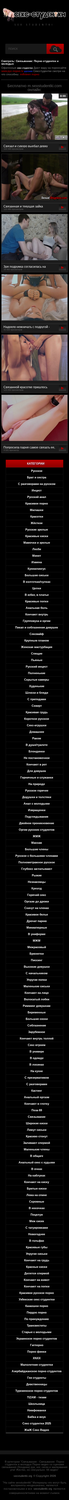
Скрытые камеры (36, 679)
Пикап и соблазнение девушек (36, 627)
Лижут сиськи (36, 1129)
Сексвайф (37, 634)
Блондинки (37, 751)
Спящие (36, 653)
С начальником (37, 973)
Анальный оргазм (36, 1097)
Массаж (36, 842)
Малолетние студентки (37, 1364)
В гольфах (36, 1240)
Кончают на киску (36, 1182)
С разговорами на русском (36, 483)
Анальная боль (37, 607)
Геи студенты (36, 1377)
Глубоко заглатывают (36, 868)
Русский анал (36, 497)
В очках (36, 1169)
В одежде (37, 1058)
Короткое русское (36, 718)
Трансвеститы (37, 1325)
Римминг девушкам (36, 1005)
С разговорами (36, 1084)
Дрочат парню (37, 921)
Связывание (36, 1116)
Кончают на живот (36, 1279)
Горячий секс (36, 895)
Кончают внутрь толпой (36, 1038)
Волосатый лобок (36, 999)
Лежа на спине (36, 1195)
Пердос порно (37, 1312)
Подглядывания (36, 816)
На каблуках (36, 1175)
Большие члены (36, 849)
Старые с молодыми (36, 1332)
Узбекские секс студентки (37, 1299)
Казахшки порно (36, 1306)
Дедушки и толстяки (36, 797)
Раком (36, 738)
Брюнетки (37, 953)
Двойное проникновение (36, 823)
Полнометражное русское (36, 862)
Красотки (36, 516)
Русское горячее (36, 790)
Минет (36, 555)
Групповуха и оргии (36, 620)
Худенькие (36, 686)
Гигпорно (36, 1345)
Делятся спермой (36, 1273)
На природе (36, 784)
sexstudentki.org (23, 1476)
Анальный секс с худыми (37, 1162)
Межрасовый (36, 947)
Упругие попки (37, 979)
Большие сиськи (36, 575)
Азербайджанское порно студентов (37, 1371)
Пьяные (36, 660)
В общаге (36, 1155)
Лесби (36, 549)
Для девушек (36, 771)
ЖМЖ (37, 836)
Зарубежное (36, 1032)
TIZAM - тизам (36, 1397)
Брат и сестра (36, 477)
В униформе (36, 934)
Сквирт (37, 705)
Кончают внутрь (36, 614)
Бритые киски (37, 1188)
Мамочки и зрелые (36, 542)
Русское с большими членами (36, 855)
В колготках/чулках (36, 581)
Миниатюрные (36, 927)
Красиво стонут (37, 1136)
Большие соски (37, 1018)
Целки (36, 588)
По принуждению (36, 1319)
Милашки (36, 510)
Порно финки (36, 1351)
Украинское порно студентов (36, 1338)
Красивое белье (36, 914)
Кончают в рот (36, 764)
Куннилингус (37, 568)
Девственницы (36, 1384)
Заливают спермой (36, 1142)
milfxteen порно (29, 74)
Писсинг (36, 960)
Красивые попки (36, 601)
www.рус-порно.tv (12, 71)
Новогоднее (36, 1234)
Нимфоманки (36, 1410)
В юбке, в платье (37, 594)
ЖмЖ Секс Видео (36, 1429)
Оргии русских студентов (36, 829)
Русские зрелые (36, 529)
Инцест (37, 490)
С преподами (36, 699)
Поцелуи (36, 1214)
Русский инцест (37, 666)
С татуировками (36, 1227)
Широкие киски (37, 1123)
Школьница (36, 1403)
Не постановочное (37, 757)
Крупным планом (36, 640)
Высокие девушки (37, 966)
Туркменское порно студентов (36, 1390)
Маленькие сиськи (37, 986)
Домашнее (36, 731)
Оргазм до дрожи (36, 901)
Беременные (37, 1012)
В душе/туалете (37, 744)
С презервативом (37, 1077)
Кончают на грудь (36, 1260)
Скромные (36, 1201)
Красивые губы (37, 1247)
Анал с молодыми (37, 803)
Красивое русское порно (36, 1292)
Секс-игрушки (36, 725)
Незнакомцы (37, 881)
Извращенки (36, 810)
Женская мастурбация (36, 647)
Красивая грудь (37, 712)
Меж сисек (36, 1221)
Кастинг (36, 1090)
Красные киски (36, 1266)
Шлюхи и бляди (36, 692)
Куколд (36, 888)
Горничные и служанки (36, 777)
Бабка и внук (37, 1416)
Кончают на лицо (37, 992)
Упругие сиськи (36, 1253)
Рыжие (37, 875)
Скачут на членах (36, 908)
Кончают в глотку (36, 1103)
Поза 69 (36, 1110)
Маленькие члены (37, 1149)
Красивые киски (36, 536)
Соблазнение (36, 1025)
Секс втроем (36, 1045)
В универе (37, 1051)
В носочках (37, 1208)
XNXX (37, 1358)
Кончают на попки (36, 1286)
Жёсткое (37, 523)
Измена (36, 562)
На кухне (36, 1071)
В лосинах (36, 1064)
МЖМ (36, 940)
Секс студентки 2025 (36, 1423)
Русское (36, 470)
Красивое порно (36, 503)
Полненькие (36, 673)
